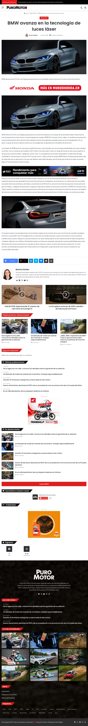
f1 (32, 709)
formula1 (44, 709)
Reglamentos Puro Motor (9, 694)
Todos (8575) (44, 484)
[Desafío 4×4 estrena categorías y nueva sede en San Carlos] (7, 456)
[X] (22, 280)
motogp (14, 712)
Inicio (27, 13)
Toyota (50, 712)
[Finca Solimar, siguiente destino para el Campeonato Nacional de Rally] (72, 673)
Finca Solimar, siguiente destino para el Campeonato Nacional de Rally (39, 2)
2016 (9, 709)
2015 (4, 709)
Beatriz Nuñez (33, 35)
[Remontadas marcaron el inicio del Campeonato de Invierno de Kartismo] (44, 673)
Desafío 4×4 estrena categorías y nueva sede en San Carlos (38, 453)
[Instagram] (27, 280)
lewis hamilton (60, 709)
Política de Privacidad (8, 698)
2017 (15, 709)
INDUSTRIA (33, 13)
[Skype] (36, 261)
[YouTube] (24, 280)
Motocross (6, 712)
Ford (37, 709)
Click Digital (59, 722)
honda (51, 709)
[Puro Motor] (17, 7)
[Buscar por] (85, 8)
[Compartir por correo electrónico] (46, 261)
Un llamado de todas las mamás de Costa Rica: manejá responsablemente (43, 338)
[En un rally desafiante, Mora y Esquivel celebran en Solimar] (7, 475)
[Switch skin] (81, 8)
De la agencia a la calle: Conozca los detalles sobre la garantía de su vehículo (13, 338)
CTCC (21, 709)
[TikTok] (49, 594)
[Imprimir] (51, 261)
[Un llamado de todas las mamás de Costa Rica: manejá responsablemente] (44, 326)
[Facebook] (19, 280)
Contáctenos (6, 691)
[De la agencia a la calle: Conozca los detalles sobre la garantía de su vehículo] (15, 326)
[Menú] (3, 8)
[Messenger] (41, 261)
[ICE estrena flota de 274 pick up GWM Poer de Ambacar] (44, 657)
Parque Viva (23, 712)
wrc (56, 712)
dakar (27, 709)
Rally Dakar (42, 712)
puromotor (33, 712)
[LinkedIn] (31, 261)
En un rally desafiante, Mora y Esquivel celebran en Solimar (38, 472)
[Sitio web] (17, 280)
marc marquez (72, 709)
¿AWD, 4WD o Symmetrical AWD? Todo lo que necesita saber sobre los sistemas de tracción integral (73, 339)
